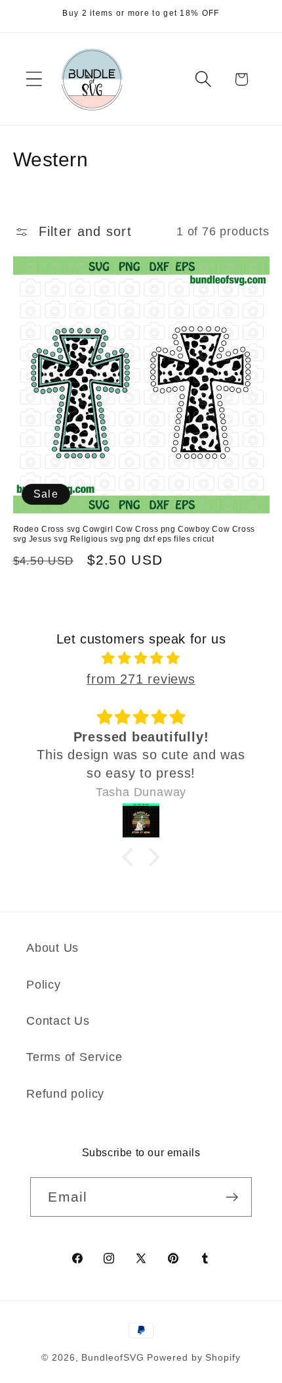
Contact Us (58, 1020)
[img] (141, 658)
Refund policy (65, 1093)
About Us (52, 947)
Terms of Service (74, 1057)
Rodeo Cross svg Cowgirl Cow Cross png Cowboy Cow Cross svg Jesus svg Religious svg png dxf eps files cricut (134, 534)
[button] (33, 79)
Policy (43, 984)
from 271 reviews (141, 679)
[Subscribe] (232, 1197)
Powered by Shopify (193, 1357)
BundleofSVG (112, 1357)
